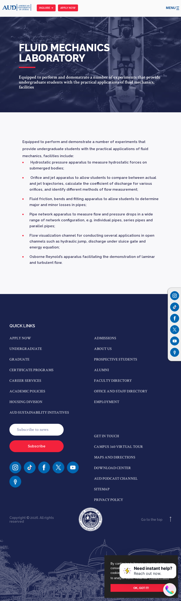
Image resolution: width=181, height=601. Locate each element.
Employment (106, 401)
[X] (58, 467)
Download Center (112, 468)
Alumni (101, 370)
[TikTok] (30, 467)
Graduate (19, 359)
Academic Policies (27, 391)
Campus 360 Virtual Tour (118, 446)
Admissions (105, 338)
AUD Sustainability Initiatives (39, 412)
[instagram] (15, 467)
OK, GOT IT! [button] (141, 587)
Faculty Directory (113, 380)
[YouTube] (73, 467)
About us (103, 348)
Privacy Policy (108, 499)
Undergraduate (25, 348)
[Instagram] (174, 295)
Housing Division (25, 401)
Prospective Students (115, 359)
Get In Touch (106, 436)
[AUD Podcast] (15, 482)
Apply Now (68, 7)
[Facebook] (44, 467)
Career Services (25, 380)
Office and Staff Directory (120, 391)
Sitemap (102, 489)
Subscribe (36, 446)
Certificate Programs (31, 370)
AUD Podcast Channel (116, 478)
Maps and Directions (114, 457)
